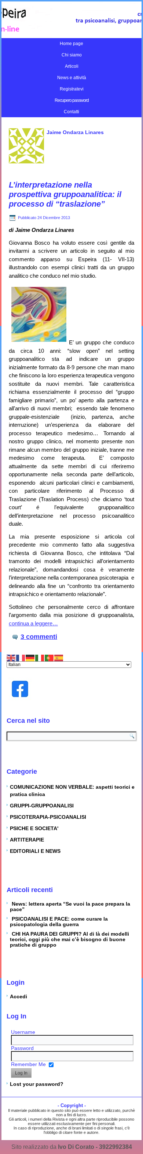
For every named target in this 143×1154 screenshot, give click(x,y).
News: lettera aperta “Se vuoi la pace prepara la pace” (70, 906)
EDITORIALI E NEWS (35, 851)
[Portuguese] (49, 657)
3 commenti (39, 636)
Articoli (71, 66)
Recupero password (72, 100)
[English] (11, 657)
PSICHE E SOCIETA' (34, 828)
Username (23, 1032)
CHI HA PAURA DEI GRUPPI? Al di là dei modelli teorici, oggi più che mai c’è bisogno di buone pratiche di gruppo (69, 939)
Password (22, 1048)
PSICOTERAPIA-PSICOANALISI (48, 817)
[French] (21, 657)
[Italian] (40, 657)
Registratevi (72, 89)
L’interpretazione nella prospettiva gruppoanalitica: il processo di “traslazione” (65, 194)
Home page (71, 43)
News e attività (71, 77)
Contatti (71, 111)
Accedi (18, 996)
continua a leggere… (33, 623)
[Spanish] (59, 657)
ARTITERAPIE (27, 840)
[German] (30, 657)
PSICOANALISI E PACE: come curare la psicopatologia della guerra (59, 921)
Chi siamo (72, 55)
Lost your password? (36, 1084)
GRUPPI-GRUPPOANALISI (42, 806)
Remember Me (28, 1064)
